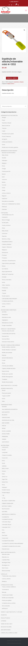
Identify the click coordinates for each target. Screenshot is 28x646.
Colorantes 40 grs (6, 522)
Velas (3, 401)
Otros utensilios (6, 606)
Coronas (4, 185)
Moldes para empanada (7, 597)
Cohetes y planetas (6, 244)
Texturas (4, 128)
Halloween (4, 160)
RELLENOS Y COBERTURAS (8, 500)
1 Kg (3, 495)
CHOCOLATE (5, 447)
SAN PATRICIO (5, 442)
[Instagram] (12, 4)
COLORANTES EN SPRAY (8, 541)
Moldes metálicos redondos (8, 347)
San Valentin (5, 269)
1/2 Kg (3, 498)
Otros (3, 460)
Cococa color (5, 538)
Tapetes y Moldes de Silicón (8, 368)
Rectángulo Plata (6, 562)
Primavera (4, 258)
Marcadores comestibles (8, 201)
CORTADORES (4, 213)
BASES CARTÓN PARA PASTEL (8, 552)
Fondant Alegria (6, 492)
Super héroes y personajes (8, 263)
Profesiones (5, 288)
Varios (3, 144)
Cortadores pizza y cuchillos (8, 603)
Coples (3, 131)
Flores (3, 166)
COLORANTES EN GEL (7, 519)
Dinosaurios (5, 252)
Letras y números (6, 193)
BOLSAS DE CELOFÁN (6, 627)
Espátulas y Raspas (19, 82)
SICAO (3, 463)
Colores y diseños (6, 578)
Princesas (4, 255)
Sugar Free (4, 479)
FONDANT (4, 487)
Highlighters (5, 320)
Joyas (3, 177)
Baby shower (5, 155)
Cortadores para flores (7, 301)
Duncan (4, 471)
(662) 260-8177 (14, 1)
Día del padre (5, 222)
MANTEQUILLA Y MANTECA (9, 514)
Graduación (5, 217)
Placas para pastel (6, 393)
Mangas (4, 117)
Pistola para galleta (6, 600)
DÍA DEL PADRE (6, 434)
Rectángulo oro (6, 565)
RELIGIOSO (4, 415)
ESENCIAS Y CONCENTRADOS (8, 329)
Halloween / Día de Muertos (9, 260)
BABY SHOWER (5, 423)
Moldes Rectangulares (7, 376)
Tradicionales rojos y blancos (9, 576)
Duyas (3, 120)
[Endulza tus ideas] (7, 10)
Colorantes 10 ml (6, 527)
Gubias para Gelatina (7, 142)
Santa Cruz (4, 476)
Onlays (3, 190)
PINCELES (4, 206)
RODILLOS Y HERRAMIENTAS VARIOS (11, 204)
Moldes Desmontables (7, 382)
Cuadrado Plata (5, 559)
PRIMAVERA (5, 436)
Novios (3, 390)
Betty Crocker (5, 468)
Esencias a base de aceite (8, 331)
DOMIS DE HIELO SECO (6, 624)
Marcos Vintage (6, 220)
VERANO (4, 439)
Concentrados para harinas (8, 333)
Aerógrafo (4, 139)
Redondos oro (5, 557)
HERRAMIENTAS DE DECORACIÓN (9, 115)
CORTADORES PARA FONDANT (9, 298)
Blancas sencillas (6, 570)
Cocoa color (5, 458)
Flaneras (4, 355)
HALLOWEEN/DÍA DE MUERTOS (9, 409)
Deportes (4, 236)
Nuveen (4, 449)
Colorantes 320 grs (6, 524)
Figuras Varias (5, 371)
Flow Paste (4, 535)
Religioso (4, 163)
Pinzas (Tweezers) (6, 136)
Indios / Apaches (6, 285)
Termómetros (5, 589)
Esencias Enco (5, 336)
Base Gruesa (5, 568)
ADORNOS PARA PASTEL (7, 388)
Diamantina (5, 314)
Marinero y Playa (6, 239)
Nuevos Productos (5, 618)
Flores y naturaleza (6, 279)
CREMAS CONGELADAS (7, 503)
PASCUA (4, 425)
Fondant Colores (6, 490)
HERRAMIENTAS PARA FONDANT (9, 150)
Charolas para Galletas (7, 365)
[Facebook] (9, 4)
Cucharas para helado (7, 595)
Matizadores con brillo (7, 322)
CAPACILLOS (4, 574)
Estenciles (4, 209)
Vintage (4, 168)
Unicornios (4, 233)
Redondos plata (6, 554)
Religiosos (4, 249)
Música (3, 266)
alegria (9, 83)
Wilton (3, 532)
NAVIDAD (4, 406)
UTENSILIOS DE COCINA (7, 585)
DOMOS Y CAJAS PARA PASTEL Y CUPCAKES (11, 612)
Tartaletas (4, 379)
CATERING (3, 621)
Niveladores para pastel (8, 133)
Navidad (4, 157)
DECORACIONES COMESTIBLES (8, 310)
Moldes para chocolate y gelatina (10, 147)
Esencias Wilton (6, 339)
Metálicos (4, 581)
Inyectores (4, 198)
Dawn (3, 474)
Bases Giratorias (6, 125)
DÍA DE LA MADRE (6, 431)
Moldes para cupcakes (7, 374)
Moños (3, 182)
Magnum (4, 196)
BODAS (3, 428)
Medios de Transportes (7, 274)
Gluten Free (5, 482)
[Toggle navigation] (26, 10)
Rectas (3, 363)
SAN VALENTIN (6, 412)
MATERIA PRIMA (5, 445)
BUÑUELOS (5, 608)
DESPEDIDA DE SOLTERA (8, 420)
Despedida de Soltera (7, 241)
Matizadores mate (6, 317)
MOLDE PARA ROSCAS (7, 358)
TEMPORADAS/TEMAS (6, 404)
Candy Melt (4, 452)
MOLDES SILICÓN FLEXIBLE (8, 152)
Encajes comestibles (7, 325)
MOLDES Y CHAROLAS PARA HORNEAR (10, 345)
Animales (4, 277)
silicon (12, 83)
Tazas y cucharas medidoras (9, 587)
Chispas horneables (7, 455)
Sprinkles (4, 312)
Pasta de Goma (5, 549)
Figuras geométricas (7, 271)
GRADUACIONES (6, 417)
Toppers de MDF (6, 396)
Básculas (4, 592)
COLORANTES (5, 517)
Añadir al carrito (12, 78)
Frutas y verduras (6, 225)
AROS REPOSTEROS (5, 630)
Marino (4, 174)
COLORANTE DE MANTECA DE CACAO (11, 546)
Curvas (3, 360)
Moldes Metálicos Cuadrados (9, 349)
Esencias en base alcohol (8, 341)
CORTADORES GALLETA (8, 214)
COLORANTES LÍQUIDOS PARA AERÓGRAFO (12, 543)
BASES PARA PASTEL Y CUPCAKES (9, 385)
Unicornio (4, 179)
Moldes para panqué (7, 352)
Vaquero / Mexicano (7, 247)
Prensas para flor (6, 171)
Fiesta (3, 228)
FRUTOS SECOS (5, 509)
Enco (3, 530)
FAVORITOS (4, 615)
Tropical (4, 293)
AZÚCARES (4, 511)
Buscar (25, 106)
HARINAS (4, 466)
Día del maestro (6, 296)
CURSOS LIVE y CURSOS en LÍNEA (9, 633)
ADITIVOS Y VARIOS (7, 506)
